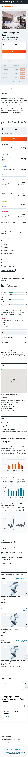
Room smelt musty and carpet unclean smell (14, 320)
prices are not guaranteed (7, 732)
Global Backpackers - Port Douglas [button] (10, 629)
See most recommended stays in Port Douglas (21, 641)
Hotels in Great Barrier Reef (8, 752)
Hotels (11, 749)
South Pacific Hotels (19, 749)
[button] (26, 2)
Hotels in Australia (7, 750)
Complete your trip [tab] (8, 706)
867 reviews (19, 37)
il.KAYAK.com (6, 749)
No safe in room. (7, 322)
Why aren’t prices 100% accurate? (11, 742)
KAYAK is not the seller (8, 736)
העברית (17, 3)
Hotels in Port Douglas (9, 716)
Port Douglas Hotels (20, 752)
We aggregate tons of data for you (11, 739)
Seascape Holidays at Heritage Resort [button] (10, 596)
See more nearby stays (21, 578)
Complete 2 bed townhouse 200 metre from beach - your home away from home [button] (13, 661)
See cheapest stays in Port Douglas (22, 609)
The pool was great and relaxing (11, 310)
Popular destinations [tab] (20, 706)
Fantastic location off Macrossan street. (12, 312)
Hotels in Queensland (17, 750)
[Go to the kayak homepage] (9, 6)
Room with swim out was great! (11, 314)
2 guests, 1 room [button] (7, 48)
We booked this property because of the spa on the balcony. (12, 325)
